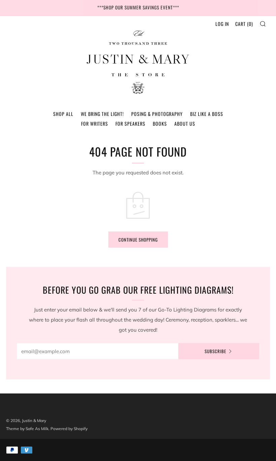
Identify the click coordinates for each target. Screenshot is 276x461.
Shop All (63, 113)
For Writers (94, 123)
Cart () (244, 23)
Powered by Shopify (69, 428)
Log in (222, 23)
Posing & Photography (157, 113)
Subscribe (215, 351)
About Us (184, 123)
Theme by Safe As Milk (27, 428)
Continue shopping (138, 239)
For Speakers (130, 123)
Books (160, 123)
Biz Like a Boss (206, 113)
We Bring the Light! (102, 113)
